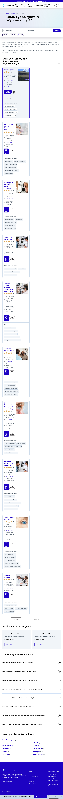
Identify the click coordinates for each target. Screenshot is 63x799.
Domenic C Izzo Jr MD (11, 634)
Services (5, 34)
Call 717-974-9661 (6, 151)
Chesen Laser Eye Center (9, 519)
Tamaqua (37, 752)
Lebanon (7, 755)
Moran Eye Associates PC (9, 350)
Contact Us (53, 797)
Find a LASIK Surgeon (47, 5)
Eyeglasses (39, 5)
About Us (57, 5)
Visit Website (12, 151)
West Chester (38, 749)
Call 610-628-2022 (6, 372)
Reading (7, 743)
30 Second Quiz (40, 797)
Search (57, 30)
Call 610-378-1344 (6, 433)
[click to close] (61, 797)
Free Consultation (8, 92)
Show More (16, 619)
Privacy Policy (32, 774)
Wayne (6, 752)
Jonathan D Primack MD (43, 634)
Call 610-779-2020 (6, 595)
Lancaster (37, 740)
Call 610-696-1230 (6, 318)
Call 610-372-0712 (6, 486)
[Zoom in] (59, 59)
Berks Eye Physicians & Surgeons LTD (8, 463)
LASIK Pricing (16, 5)
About (30, 771)
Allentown (37, 746)
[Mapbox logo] (36, 619)
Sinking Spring (9, 746)
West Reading (9, 740)
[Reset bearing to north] (59, 62)
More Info (10, 644)
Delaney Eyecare (7, 576)
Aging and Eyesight (52, 774)
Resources (31, 781)
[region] (47, 339)
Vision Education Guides (53, 771)
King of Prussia (39, 755)
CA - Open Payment (33, 776)
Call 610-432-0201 (6, 259)
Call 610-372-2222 (6, 544)
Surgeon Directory (33, 783)
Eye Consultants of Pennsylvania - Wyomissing (9, 406)
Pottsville (37, 743)
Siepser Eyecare (9, 70)
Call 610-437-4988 (6, 209)
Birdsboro (7, 749)
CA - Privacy (31, 779)
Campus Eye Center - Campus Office (8, 127)
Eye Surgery (30, 5)
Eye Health (22, 5)
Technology (12, 34)
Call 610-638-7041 (14, 91)
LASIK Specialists (10, 13)
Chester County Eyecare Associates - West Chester (8, 287)
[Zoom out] (59, 61)
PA (16, 13)
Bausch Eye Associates (8, 238)
